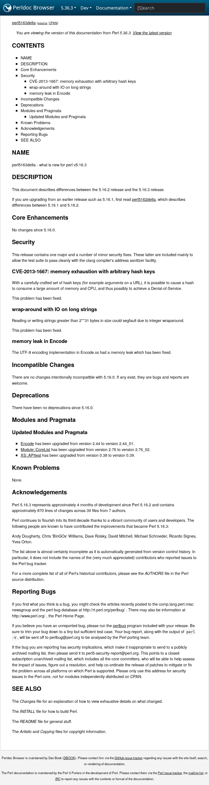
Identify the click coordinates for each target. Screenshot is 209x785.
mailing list (195, 773)
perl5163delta (24, 22)
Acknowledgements (37, 128)
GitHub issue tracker (129, 758)
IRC (57, 779)
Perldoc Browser (32, 7)
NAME (26, 57)
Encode (27, 443)
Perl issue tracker (170, 773)
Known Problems (35, 122)
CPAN (53, 23)
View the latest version (152, 32)
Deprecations (32, 105)
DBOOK (69, 758)
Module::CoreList (35, 449)
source (42, 23)
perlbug (119, 625)
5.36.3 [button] (67, 8)
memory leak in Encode (49, 93)
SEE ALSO (31, 140)
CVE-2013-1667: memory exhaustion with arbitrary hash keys (82, 81)
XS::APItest (31, 455)
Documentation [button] (112, 8)
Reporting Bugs (34, 134)
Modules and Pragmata (41, 110)
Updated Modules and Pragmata (57, 116)
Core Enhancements (38, 69)
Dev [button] (84, 8)
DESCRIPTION (34, 63)
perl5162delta (144, 199)
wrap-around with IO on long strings (60, 87)
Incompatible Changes (40, 99)
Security (28, 75)
